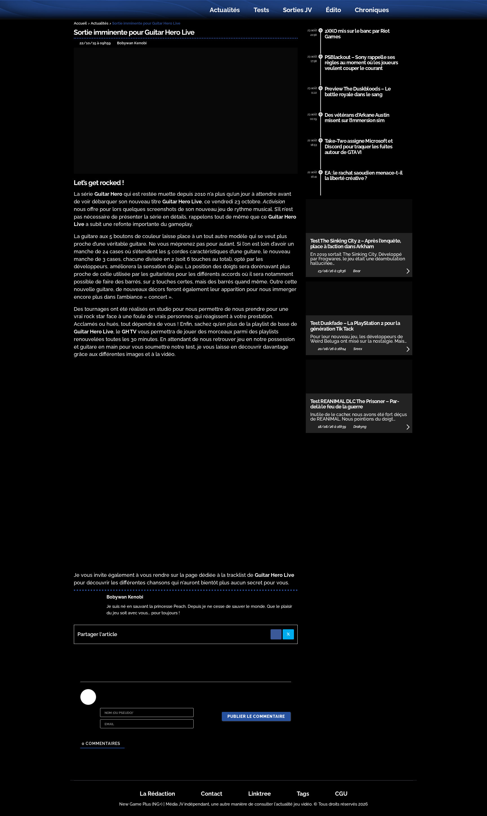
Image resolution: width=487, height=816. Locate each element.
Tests (261, 10)
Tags (303, 793)
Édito (333, 10)
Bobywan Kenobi (125, 597)
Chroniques (372, 10)
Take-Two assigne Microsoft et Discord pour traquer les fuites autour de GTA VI (359, 146)
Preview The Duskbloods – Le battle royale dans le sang (358, 91)
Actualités (225, 10)
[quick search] (402, 10)
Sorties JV (297, 10)
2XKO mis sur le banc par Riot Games (357, 33)
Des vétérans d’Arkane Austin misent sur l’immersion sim (357, 118)
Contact (211, 793)
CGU (341, 793)
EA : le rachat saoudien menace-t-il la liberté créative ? (364, 175)
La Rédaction (157, 793)
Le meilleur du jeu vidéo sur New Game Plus (105, 10)
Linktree (259, 793)
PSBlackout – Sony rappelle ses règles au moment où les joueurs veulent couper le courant (361, 62)
